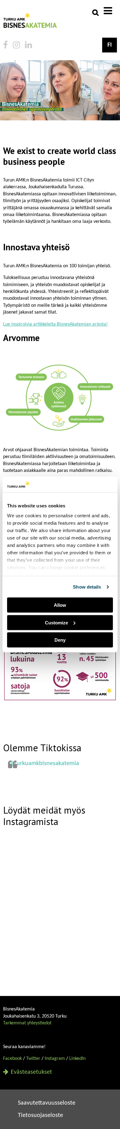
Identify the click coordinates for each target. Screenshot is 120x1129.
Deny (60, 640)
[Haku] (95, 12)
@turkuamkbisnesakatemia (44, 763)
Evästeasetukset (30, 1072)
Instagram (55, 1058)
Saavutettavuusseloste (46, 1103)
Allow (60, 605)
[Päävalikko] (108, 12)
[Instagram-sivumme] (16, 46)
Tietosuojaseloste (40, 1115)
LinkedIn (77, 1058)
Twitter (33, 1058)
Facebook (12, 1058)
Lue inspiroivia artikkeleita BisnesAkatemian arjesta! (55, 324)
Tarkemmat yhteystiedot (27, 1023)
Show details (87, 586)
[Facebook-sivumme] (5, 46)
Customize (56, 622)
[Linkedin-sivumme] (28, 46)
